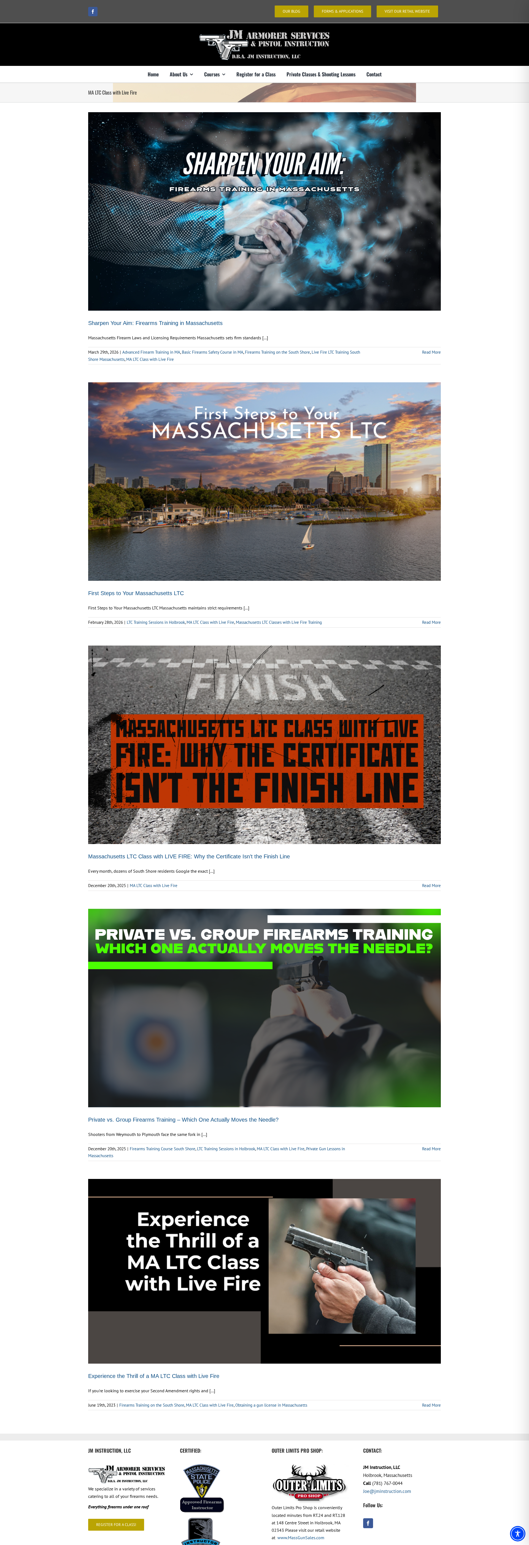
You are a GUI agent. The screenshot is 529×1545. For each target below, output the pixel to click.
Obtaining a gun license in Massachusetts (271, 1405)
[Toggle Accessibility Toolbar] (518, 1534)
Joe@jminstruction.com (387, 1491)
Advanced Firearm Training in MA (151, 352)
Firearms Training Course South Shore (162, 1148)
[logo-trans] (265, 28)
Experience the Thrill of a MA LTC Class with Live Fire (153, 1376)
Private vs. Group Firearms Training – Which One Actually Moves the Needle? (183, 1120)
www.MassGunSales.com (300, 1537)
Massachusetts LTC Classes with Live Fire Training (279, 622)
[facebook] (93, 11)
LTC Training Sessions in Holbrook (156, 622)
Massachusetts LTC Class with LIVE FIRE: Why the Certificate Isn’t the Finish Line (189, 856)
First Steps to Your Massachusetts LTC (136, 593)
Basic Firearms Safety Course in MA (212, 352)
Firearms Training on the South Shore (277, 352)
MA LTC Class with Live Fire (150, 359)
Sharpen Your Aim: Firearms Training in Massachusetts (155, 323)
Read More (431, 352)
